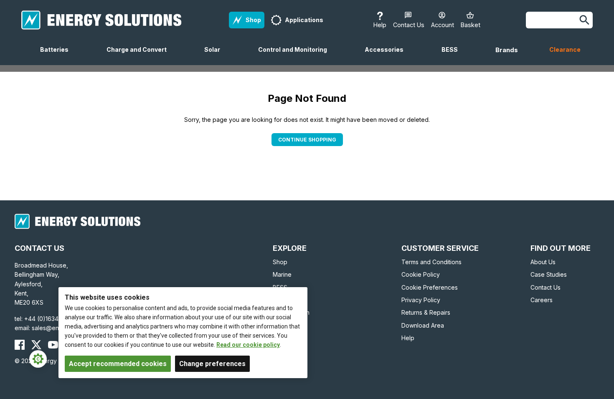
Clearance (565, 49)
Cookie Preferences (429, 287)
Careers (541, 299)
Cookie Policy (420, 274)
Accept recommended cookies (118, 364)
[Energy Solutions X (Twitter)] (36, 345)
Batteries (57, 55)
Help (407, 337)
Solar (215, 55)
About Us (543, 261)
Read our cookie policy (248, 344)
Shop (280, 261)
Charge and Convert (140, 55)
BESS (452, 55)
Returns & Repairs (425, 312)
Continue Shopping (307, 139)
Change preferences (212, 364)
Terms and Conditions (431, 261)
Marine (282, 274)
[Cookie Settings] (38, 359)
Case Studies (548, 274)
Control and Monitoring (296, 55)
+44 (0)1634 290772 (53, 318)
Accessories (387, 55)
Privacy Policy (420, 299)
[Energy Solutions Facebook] (20, 345)
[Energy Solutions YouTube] (53, 345)
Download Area (422, 325)
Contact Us (545, 287)
